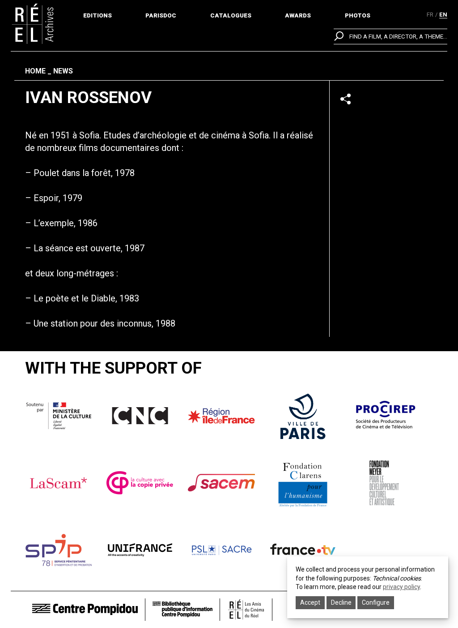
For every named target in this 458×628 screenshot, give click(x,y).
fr (430, 14)
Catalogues (230, 15)
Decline (341, 602)
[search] (390, 36)
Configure (376, 602)
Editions (97, 15)
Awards (298, 15)
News (63, 71)
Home (35, 71)
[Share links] (345, 98)
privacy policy (401, 586)
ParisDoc (160, 15)
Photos (357, 15)
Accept (310, 602)
